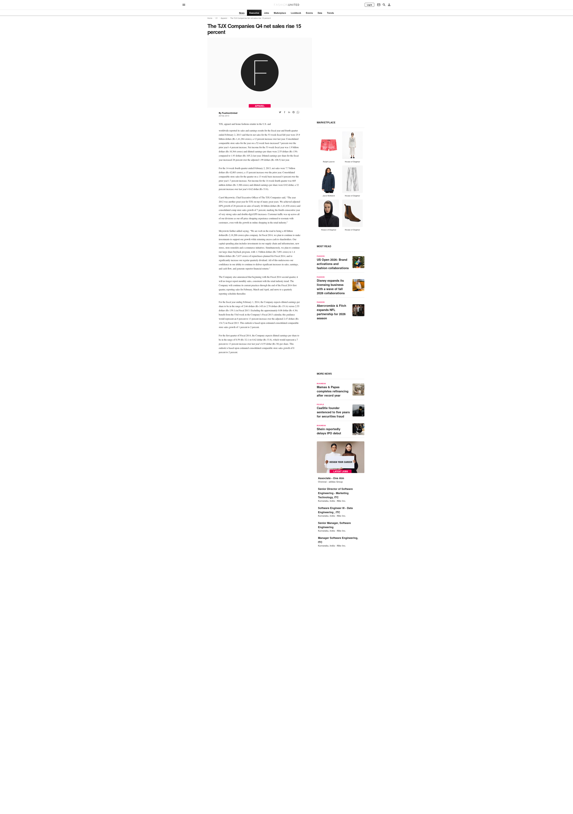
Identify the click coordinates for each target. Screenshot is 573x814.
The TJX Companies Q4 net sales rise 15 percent (250, 18)
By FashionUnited (228, 112)
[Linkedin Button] (289, 112)
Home (209, 18)
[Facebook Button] (284, 112)
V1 (216, 18)
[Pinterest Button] (293, 112)
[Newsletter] (378, 5)
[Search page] (384, 5)
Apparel (224, 18)
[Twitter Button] (280, 112)
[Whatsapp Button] (298, 112)
